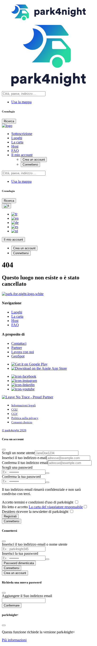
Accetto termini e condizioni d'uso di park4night (38, 502)
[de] (15, 223)
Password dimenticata (19, 563)
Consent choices (21, 422)
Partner (16, 348)
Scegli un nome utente (18, 453)
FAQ (15, 151)
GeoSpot (17, 356)
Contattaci (18, 343)
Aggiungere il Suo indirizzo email (27, 596)
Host (14, 146)
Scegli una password (17, 467)
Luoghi (16, 138)
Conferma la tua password (21, 477)
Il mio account (21, 155)
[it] (6, 205)
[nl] (14, 231)
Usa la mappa (21, 102)
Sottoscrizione (21, 134)
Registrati (10, 516)
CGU (14, 409)
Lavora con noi (22, 352)
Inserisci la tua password (20, 553)
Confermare (12, 605)
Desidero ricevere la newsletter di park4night (35, 512)
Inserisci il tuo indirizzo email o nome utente (34, 544)
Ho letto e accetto (42, 507)
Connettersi (30, 164)
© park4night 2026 (14, 430)
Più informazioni (14, 640)
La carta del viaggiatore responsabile (56, 507)
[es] (14, 227)
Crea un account (34, 159)
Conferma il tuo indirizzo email (25, 463)
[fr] (14, 214)
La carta (17, 142)
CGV (14, 414)
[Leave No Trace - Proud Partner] (27, 397)
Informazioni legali (23, 405)
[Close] (4, 449)
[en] (15, 218)
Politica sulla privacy (24, 418)
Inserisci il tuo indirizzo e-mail (24, 458)
